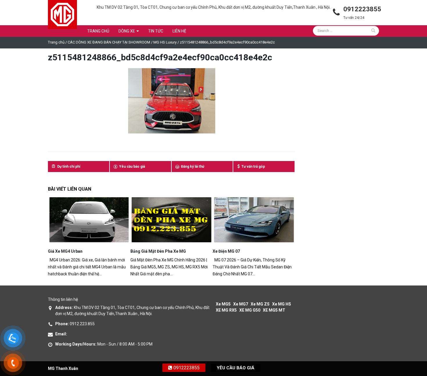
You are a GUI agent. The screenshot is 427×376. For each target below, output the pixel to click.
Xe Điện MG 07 (144, 251)
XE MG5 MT (274, 310)
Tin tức (155, 31)
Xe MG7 (240, 304)
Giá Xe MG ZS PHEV (231, 251)
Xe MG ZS (260, 304)
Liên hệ (179, 31)
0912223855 (186, 367)
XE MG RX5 (226, 310)
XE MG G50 (249, 310)
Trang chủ (98, 31)
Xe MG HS (281, 304)
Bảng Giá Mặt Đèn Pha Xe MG (75, 251)
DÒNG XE (127, 31)
